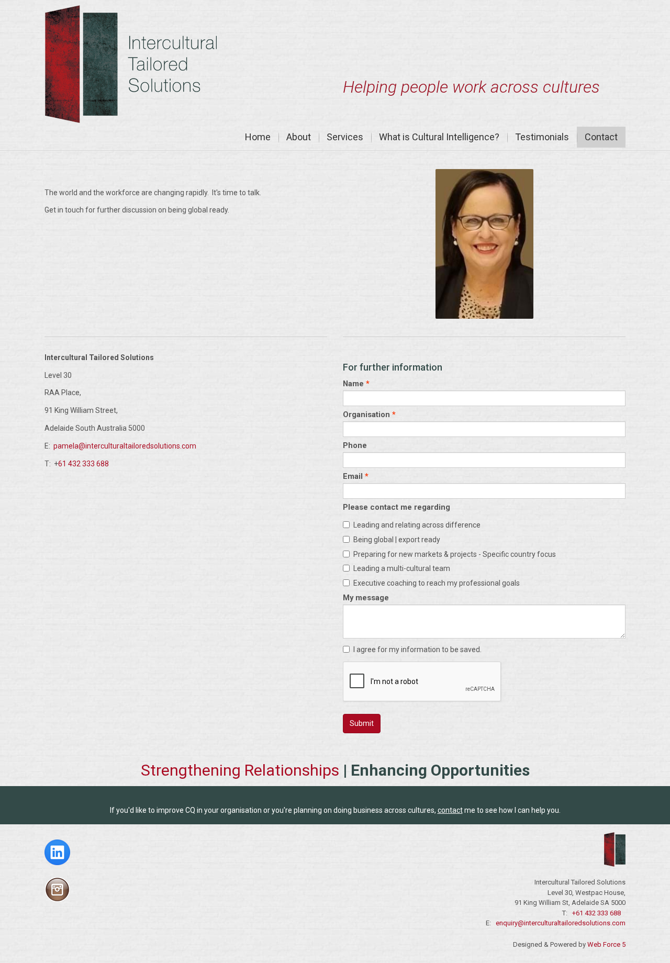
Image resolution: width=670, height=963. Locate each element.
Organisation (366, 414)
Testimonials (542, 136)
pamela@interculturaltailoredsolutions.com (124, 446)
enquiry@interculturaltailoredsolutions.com (561, 923)
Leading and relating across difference (417, 525)
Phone (355, 445)
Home (258, 136)
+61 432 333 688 (596, 913)
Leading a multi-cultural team (401, 568)
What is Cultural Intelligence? (439, 136)
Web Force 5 (606, 944)
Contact (601, 136)
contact (450, 810)
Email (353, 476)
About (298, 136)
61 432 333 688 (83, 464)
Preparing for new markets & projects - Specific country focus (454, 554)
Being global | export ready (396, 539)
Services (345, 136)
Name (353, 383)
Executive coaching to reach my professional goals (436, 583)
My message (366, 597)
